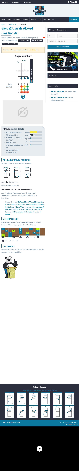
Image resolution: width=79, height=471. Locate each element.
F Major (31, 202)
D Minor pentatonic (37, 207)
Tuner (6, 2)
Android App (47, 19)
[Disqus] (28, 306)
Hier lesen (32, 50)
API (60, 422)
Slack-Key (26, 19)
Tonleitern (28, 2)
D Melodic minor (10, 204)
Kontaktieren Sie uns (72, 424)
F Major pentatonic (25, 207)
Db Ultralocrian (28, 212)
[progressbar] (36, 132)
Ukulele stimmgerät (58, 92)
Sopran (3, 19)
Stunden (16, 2)
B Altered (21, 209)
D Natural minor (39, 204)
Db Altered (28, 209)
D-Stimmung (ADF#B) (37, 40)
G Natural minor (9, 207)
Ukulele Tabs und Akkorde (59, 98)
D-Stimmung (17, 19)
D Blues (17, 207)
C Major (26, 202)
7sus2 (26, 145)
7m (11, 140)
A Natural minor (30, 204)
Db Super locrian (18, 212)
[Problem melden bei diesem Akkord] (44, 37)
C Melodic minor (38, 202)
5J (7, 140)
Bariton (9, 19)
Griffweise (9, 86)
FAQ (40, 19)
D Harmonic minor (20, 204)
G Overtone (14, 209)
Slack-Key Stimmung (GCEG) (10, 44)
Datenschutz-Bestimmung (70, 422)
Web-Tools (34, 19)
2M (20, 137)
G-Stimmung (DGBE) (24, 40)
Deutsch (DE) (74, 19)
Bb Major (20, 202)
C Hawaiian (36, 212)
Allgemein (27, 139)
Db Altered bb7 (36, 209)
